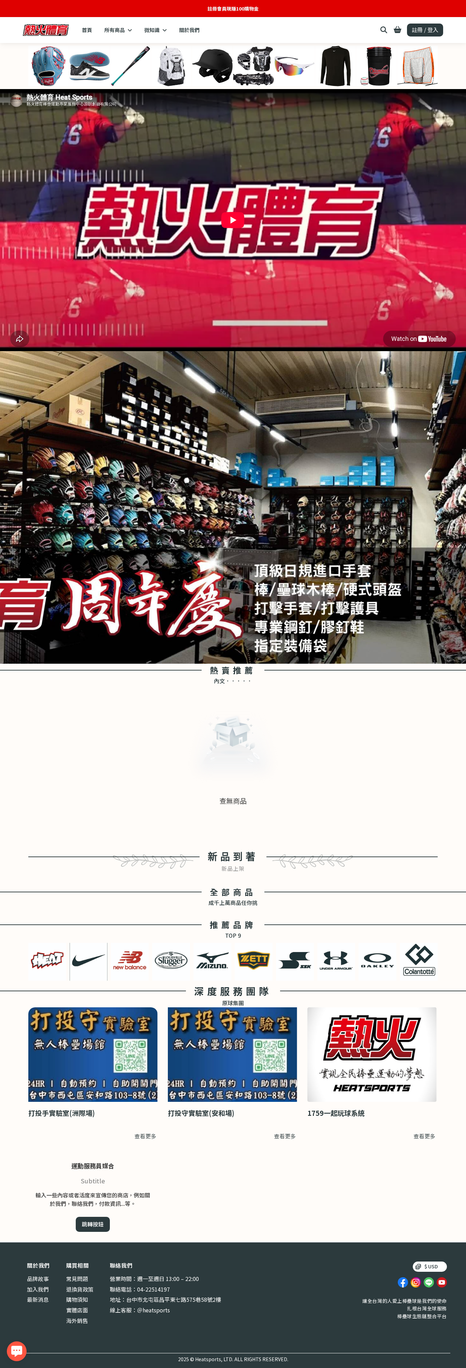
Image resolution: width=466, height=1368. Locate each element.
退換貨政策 (79, 1289)
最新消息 (38, 1299)
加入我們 (38, 1289)
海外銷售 (77, 1320)
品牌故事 (38, 1279)
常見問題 (77, 1279)
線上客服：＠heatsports (140, 1310)
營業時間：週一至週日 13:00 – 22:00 (154, 1279)
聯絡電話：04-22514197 (140, 1289)
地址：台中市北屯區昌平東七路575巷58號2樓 (165, 1299)
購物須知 (77, 1299)
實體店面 (77, 1310)
